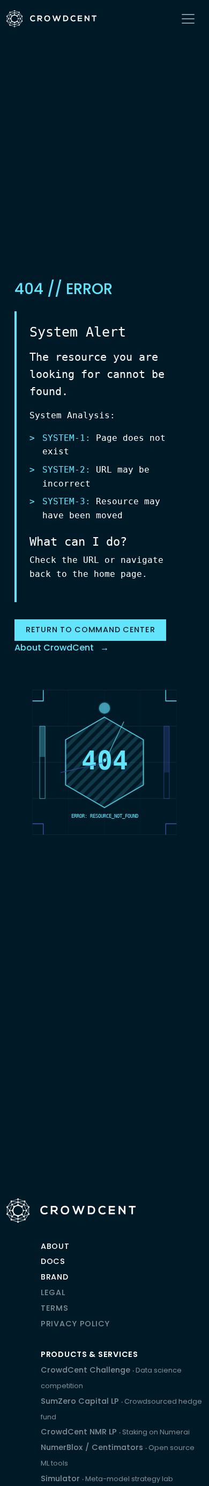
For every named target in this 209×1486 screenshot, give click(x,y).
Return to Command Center (90, 629)
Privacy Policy (75, 1323)
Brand (55, 1276)
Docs (53, 1261)
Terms (55, 1308)
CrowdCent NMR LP (115, 1431)
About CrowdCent (54, 647)
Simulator (107, 1478)
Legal (53, 1292)
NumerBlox (62, 1447)
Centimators (118, 1447)
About (55, 1246)
